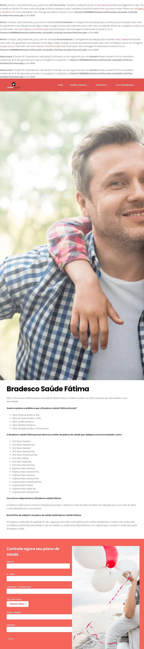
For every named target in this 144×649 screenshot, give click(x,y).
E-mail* (11, 574)
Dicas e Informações (125, 85)
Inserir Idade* (14, 612)
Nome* (10, 561)
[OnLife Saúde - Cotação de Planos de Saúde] (14, 86)
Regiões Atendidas (78, 85)
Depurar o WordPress (34, 29)
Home (60, 85)
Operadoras (101, 85)
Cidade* (11, 625)
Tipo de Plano (14, 599)
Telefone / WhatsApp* (19, 586)
